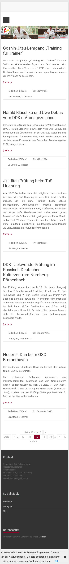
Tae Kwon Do (25, 338)
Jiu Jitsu (12, 248)
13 (43, 436)
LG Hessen (23, 165)
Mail (5, 511)
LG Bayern (27, 96)
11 (30, 436)
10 (23, 436)
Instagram (7, 506)
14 (50, 436)
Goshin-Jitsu (14, 96)
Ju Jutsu (12, 165)
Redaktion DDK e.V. (17, 91)
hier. (44, 537)
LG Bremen (22, 248)
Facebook (7, 501)
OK (56, 561)
